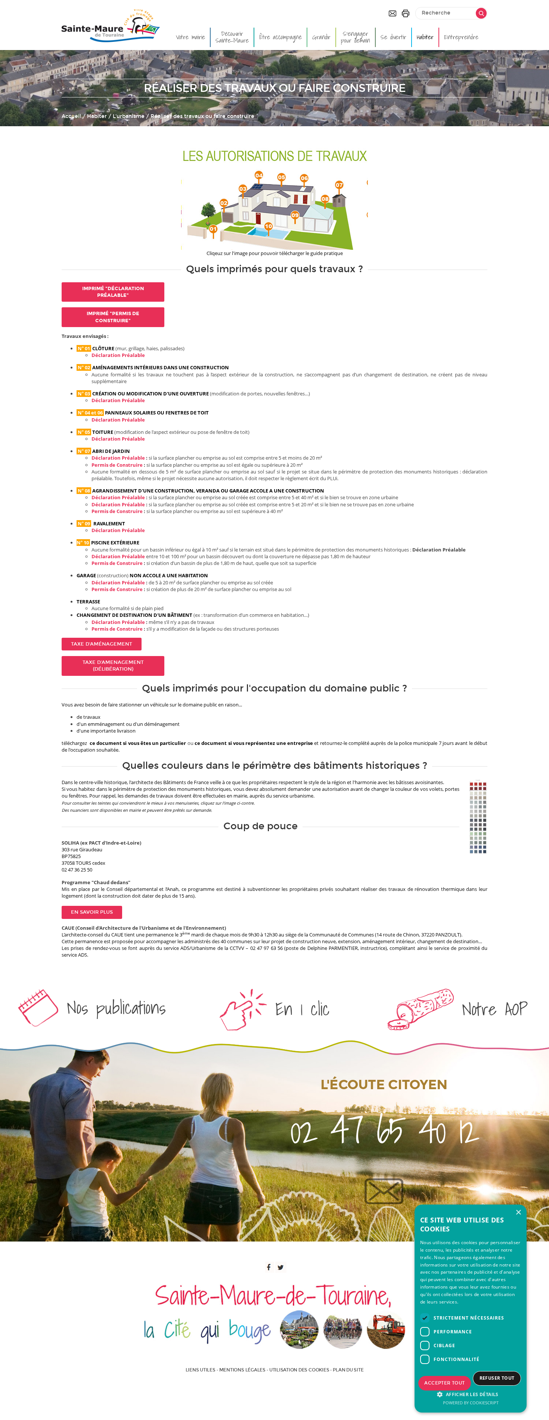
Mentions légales (242, 1370)
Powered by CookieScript (471, 1402)
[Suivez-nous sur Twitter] (280, 1267)
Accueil (71, 116)
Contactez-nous (392, 13)
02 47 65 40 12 (384, 1130)
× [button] (518, 1212)
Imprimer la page (406, 13)
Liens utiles (200, 1370)
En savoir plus (92, 912)
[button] (470, 1394)
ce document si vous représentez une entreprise (254, 743)
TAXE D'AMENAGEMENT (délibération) (113, 665)
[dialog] (471, 1309)
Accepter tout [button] (444, 1383)
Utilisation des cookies (299, 1370)
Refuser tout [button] (497, 1378)
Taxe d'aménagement (101, 644)
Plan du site (348, 1370)
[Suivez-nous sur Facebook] (268, 1267)
